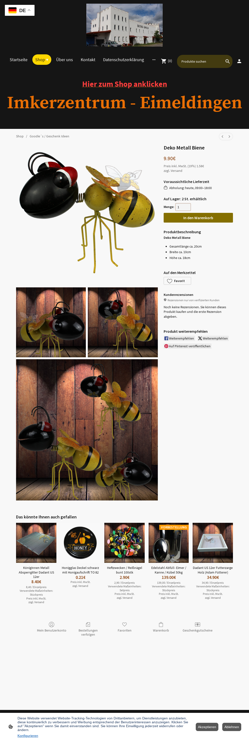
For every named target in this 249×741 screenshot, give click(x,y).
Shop (20, 136)
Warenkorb (161, 630)
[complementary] (20, 11)
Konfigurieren (28, 736)
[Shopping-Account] (239, 61)
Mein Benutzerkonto (51, 630)
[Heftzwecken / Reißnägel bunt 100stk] (124, 543)
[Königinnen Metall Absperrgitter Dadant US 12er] (36, 543)
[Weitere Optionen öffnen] (154, 60)
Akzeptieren (207, 727)
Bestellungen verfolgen (88, 632)
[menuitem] (222, 136)
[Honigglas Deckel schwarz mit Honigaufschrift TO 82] (80, 543)
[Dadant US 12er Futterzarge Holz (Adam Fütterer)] (213, 543)
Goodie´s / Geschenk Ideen (49, 136)
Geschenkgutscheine (198, 630)
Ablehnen (231, 727)
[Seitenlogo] (124, 25)
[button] (177, 281)
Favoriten (125, 630)
